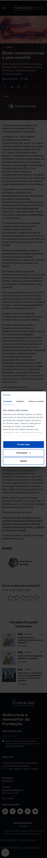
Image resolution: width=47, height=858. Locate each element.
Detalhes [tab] (20, 401)
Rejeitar (23, 461)
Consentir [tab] (7, 401)
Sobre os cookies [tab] (36, 401)
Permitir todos (23, 444)
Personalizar (22, 453)
